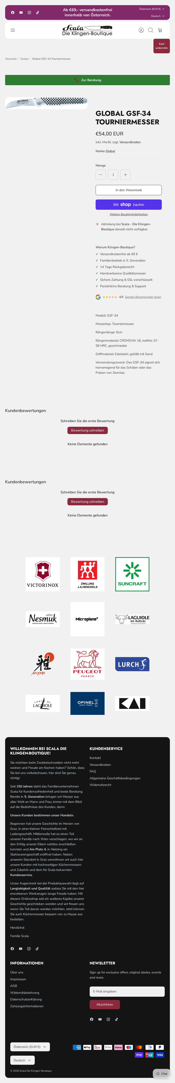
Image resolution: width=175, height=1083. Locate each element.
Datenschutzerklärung (26, 999)
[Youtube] (21, 12)
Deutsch (156, 16)
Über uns (16, 972)
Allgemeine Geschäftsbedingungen (115, 778)
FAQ (93, 771)
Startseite (11, 59)
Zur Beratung (91, 80)
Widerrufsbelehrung (24, 993)
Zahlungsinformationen (27, 1006)
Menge (101, 165)
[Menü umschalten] (15, 30)
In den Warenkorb (129, 190)
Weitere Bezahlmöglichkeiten (129, 214)
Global (24, 59)
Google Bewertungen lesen (143, 297)
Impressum (18, 979)
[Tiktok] (38, 12)
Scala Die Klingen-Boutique (35, 1071)
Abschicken (104, 1004)
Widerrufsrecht (100, 785)
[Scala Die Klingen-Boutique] (87, 30)
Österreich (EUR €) (150, 9)
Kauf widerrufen (161, 46)
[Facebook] (13, 12)
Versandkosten (130, 142)
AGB (13, 986)
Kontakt (95, 758)
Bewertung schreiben (87, 430)
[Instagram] (29, 12)
